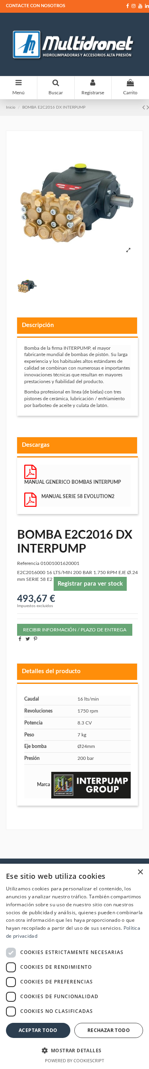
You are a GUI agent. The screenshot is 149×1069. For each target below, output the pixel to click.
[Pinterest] (35, 639)
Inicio (10, 107)
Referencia (28, 563)
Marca (43, 784)
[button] (74, 1050)
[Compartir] (20, 639)
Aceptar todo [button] (38, 1030)
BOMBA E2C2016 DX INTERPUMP (53, 107)
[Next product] (148, 107)
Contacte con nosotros (35, 6)
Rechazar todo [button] (108, 1030)
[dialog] (74, 966)
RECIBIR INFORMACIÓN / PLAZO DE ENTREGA (74, 629)
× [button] (140, 872)
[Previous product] (144, 107)
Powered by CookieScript (74, 1060)
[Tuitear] (27, 639)
